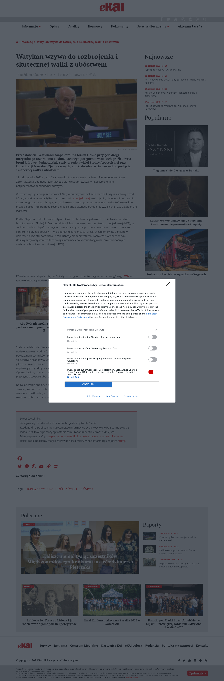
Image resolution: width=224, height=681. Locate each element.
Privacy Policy (130, 396)
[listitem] (112, 330)
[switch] (152, 337)
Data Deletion (93, 396)
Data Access (112, 396)
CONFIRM (88, 384)
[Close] (169, 285)
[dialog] (112, 340)
